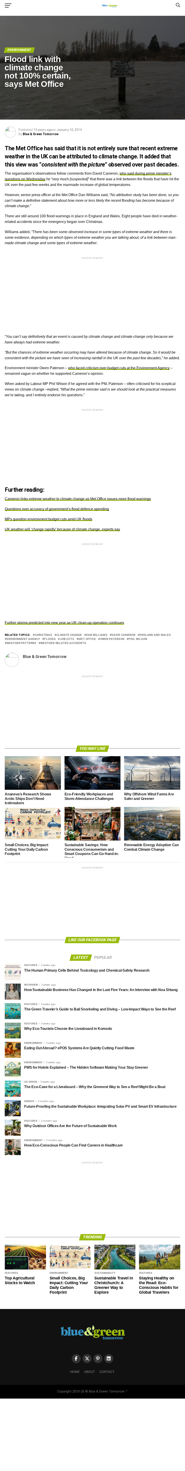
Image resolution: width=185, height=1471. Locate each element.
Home (75, 1372)
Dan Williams (96, 635)
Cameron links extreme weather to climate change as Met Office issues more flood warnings (78, 499)
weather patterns (21, 643)
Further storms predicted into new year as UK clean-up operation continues (64, 623)
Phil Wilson (137, 639)
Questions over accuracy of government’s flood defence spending (57, 509)
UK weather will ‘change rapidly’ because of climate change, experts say (62, 529)
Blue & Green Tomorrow (40, 134)
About (89, 1372)
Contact (107, 1372)
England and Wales (155, 635)
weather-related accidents (63, 643)
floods (50, 639)
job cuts (67, 639)
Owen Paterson (112, 639)
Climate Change (69, 635)
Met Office (87, 639)
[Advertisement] (92, 291)
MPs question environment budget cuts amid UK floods (48, 519)
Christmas (43, 635)
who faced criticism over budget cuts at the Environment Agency (119, 368)
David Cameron (123, 635)
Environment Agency (23, 639)
